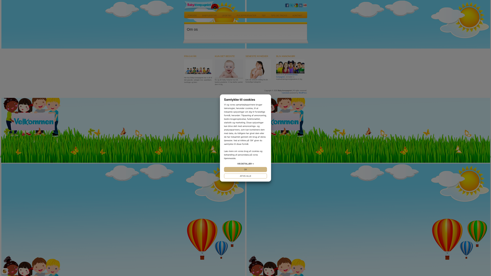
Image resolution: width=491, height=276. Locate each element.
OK (245, 169)
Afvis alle (245, 176)
